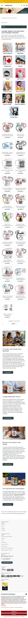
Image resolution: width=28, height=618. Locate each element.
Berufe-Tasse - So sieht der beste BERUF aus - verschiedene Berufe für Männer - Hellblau (7, 153)
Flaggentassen (7, 66)
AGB (2, 540)
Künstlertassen (14, 117)
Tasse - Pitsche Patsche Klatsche (20, 171)
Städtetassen (20, 53)
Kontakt (3, 524)
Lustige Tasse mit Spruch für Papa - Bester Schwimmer (7, 207)
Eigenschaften (20, 79)
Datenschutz (4, 546)
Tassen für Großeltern (20, 104)
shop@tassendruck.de (8, 556)
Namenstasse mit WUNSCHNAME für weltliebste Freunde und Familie (20, 279)
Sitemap (3, 530)
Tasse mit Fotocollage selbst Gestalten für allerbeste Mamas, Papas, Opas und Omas (7, 297)
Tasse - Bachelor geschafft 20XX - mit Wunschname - (7, 261)
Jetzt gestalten (7, 372)
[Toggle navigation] (2, 5)
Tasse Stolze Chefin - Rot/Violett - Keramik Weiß (20, 297)
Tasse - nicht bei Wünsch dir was (7, 171)
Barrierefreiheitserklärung (7, 548)
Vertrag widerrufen (7, 562)
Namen (7, 79)
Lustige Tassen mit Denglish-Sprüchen (20, 153)
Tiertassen (17, 451)
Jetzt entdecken (8, 418)
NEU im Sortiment (7, 53)
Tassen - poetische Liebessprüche (7, 314)
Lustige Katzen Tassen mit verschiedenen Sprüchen (20, 243)
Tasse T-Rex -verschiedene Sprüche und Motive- (7, 225)
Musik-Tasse (17, 354)
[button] (21, 5)
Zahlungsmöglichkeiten (6, 536)
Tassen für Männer (20, 91)
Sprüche (20, 66)
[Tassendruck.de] (8, 5)
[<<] (3, 324)
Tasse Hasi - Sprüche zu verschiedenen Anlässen (7, 135)
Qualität (3, 528)
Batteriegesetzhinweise (6, 550)
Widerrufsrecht (4, 544)
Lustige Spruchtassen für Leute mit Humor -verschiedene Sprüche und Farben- (7, 243)
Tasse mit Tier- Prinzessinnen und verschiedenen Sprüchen (20, 261)
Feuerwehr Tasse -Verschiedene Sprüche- (20, 225)
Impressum (4, 542)
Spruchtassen (9, 451)
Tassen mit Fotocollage (19, 494)
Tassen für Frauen (7, 91)
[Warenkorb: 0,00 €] (26, 5)
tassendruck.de (21, 513)
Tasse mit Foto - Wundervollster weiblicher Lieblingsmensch (20, 135)
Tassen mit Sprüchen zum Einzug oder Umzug (20, 207)
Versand (3, 538)
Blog (2, 526)
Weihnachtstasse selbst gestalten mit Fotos (20, 189)
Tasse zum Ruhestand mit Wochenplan (7, 189)
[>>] (25, 324)
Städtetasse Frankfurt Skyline (7, 279)
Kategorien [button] (4, 22)
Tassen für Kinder (7, 104)
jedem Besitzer (10, 455)
